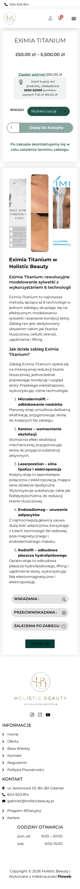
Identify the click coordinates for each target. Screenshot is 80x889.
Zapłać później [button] (31, 74)
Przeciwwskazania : (35, 612)
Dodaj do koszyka (46, 128)
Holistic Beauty (55, 871)
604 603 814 (19, 4)
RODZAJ (17, 110)
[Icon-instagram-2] (40, 715)
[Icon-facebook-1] (32, 715)
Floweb (64, 876)
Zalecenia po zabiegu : (37, 626)
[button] (73, 18)
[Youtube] (48, 715)
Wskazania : (26, 599)
